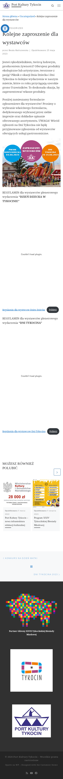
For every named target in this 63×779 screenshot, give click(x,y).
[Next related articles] (57, 472)
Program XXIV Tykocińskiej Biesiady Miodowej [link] (45, 521)
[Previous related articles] (49, 472)
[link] (5, 28)
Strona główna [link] (10, 16)
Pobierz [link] (53, 309)
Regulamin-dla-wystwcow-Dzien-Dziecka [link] (23, 309)
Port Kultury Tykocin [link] (25, 756)
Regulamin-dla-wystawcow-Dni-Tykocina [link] (24, 431)
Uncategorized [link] (27, 16)
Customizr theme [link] (49, 765)
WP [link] (17, 765)
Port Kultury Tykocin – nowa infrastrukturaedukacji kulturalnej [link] (16, 521)
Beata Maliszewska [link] (18, 50)
